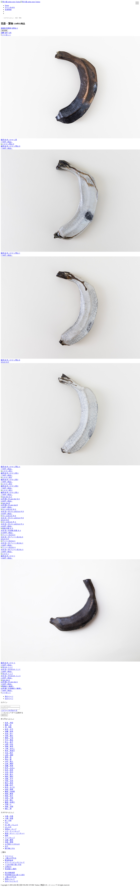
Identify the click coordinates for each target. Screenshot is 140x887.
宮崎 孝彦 (9, 746)
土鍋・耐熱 (9, 840)
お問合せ (8, 867)
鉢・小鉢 (8, 820)
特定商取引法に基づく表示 (15, 875)
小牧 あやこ (10, 748)
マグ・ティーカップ (12, 831)
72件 (9, 33)
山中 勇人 (9, 761)
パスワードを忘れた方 (9, 710)
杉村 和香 (9, 789)
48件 (6, 33)
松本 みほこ (10, 768)
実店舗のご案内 (10, 869)
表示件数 (4, 30)
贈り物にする (10, 848)
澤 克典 (8, 727)
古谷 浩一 (9, 733)
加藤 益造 (9, 731)
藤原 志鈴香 (10, 791)
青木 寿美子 (10, 751)
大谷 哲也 (9, 772)
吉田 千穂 (9, 798)
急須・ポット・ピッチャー (15, 833)
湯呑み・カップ (10, 829)
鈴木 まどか (10, 787)
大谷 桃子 (9, 753)
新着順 (8, 28)
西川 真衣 (9, 783)
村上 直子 (9, 742)
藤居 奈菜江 (10, 802)
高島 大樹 (9, 806)
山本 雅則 (9, 763)
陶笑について (10, 879)
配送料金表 (9, 860)
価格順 (3, 28)
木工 (6, 846)
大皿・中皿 (9, 816)
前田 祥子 (9, 796)
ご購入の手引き (10, 858)
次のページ (9, 698)
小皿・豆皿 (9, 818)
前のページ (9, 696)
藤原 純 (8, 725)
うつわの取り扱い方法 (13, 864)
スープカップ (10, 838)
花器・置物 (9, 842)
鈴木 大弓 (9, 729)
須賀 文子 (9, 778)
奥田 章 (8, 757)
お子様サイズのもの (12, 844)
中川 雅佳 (9, 740)
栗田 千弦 (9, 738)
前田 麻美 (9, 793)
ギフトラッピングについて (15, 862)
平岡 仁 (8, 804)
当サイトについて (11, 881)
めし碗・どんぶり (11, 825)
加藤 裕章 (9, 766)
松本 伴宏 (9, 723)
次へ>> (8, 35)
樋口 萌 (8, 808)
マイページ (9, 856)
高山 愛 (8, 759)
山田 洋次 (9, 744)
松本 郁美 (9, 770)
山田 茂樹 (9, 755)
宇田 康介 (9, 735)
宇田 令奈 (9, 781)
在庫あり (14, 28)
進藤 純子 (9, 785)
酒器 (6, 835)
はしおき (8, 827)
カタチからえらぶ (9, 18)
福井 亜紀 (9, 776)
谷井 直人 (9, 774)
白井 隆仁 (9, 800)
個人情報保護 (10, 873)
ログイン (4, 715)
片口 (6, 823)
